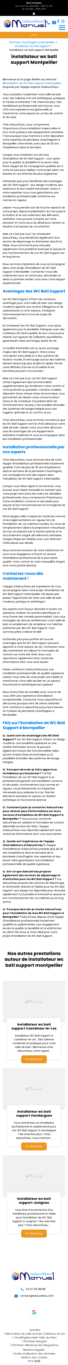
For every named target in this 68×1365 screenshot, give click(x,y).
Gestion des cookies (34, 1357)
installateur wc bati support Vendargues (34, 1113)
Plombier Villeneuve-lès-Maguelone (35, 1345)
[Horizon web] (30, 1361)
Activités (35, 1330)
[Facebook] (58, 21)
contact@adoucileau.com (36, 1296)
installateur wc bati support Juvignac (34, 1200)
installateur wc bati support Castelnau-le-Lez (34, 1026)
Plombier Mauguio (35, 1341)
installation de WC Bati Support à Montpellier (33, 83)
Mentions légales (34, 1350)
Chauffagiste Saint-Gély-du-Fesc (35, 1337)
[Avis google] (33, 1312)
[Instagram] (62, 21)
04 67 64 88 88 (35, 1289)
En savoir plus (34, 1059)
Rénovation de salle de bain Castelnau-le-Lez (35, 1334)
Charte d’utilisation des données (34, 1353)
